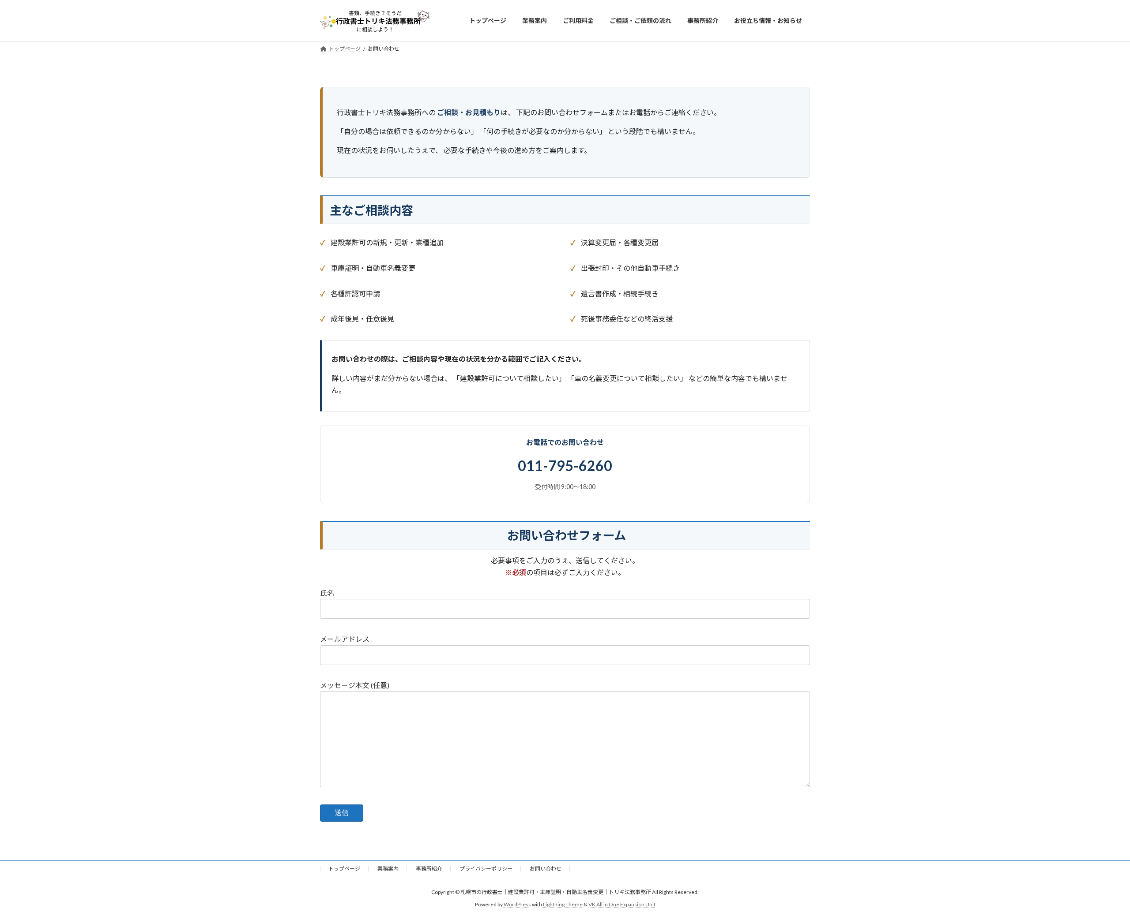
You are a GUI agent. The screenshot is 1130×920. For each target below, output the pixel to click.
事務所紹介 (429, 868)
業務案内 (388, 868)
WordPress (517, 904)
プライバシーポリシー (486, 868)
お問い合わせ (545, 868)
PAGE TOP (1097, 883)
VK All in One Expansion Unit (621, 904)
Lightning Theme (563, 904)
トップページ (344, 868)
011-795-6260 (565, 465)
